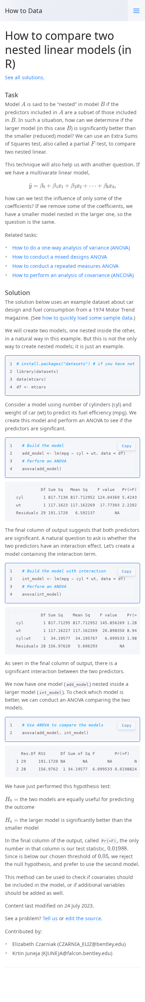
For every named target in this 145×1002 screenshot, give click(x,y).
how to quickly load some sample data (87, 317)
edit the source (83, 918)
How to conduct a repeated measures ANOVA (65, 266)
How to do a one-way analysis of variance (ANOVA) (71, 247)
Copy (127, 446)
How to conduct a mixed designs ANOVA (59, 256)
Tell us (50, 918)
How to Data (23, 10)
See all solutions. (25, 77)
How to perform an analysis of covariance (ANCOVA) (73, 275)
